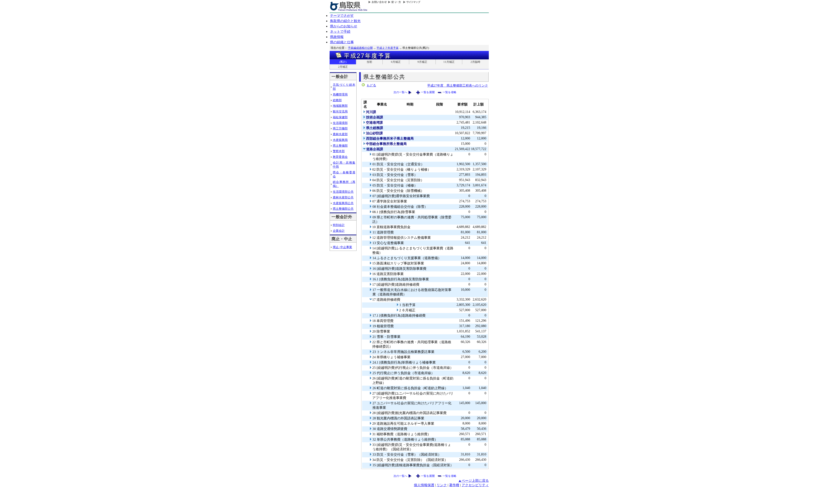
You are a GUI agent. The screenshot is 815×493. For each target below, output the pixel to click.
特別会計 (339, 225)
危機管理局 (340, 94)
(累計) (342, 61)
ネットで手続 (340, 31)
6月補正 (396, 61)
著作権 (454, 485)
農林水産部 (340, 134)
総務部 (337, 100)
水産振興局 (340, 140)
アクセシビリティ (475, 485)
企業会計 (339, 230)
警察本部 (339, 151)
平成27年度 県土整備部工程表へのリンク (457, 85)
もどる (371, 85)
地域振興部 (340, 105)
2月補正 (343, 66)
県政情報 (337, 37)
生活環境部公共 (343, 191)
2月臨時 (475, 61)
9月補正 (422, 61)
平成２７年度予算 (388, 47)
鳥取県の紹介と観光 (345, 21)
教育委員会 (340, 157)
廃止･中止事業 (342, 247)
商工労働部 (340, 128)
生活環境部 (340, 123)
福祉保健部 (340, 117)
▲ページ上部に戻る (473, 480)
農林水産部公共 (343, 197)
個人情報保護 (424, 485)
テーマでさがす (342, 15)
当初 (369, 61)
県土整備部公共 (343, 208)
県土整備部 (340, 145)
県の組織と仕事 (342, 42)
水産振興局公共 (343, 203)
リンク (442, 485)
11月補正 (449, 61)
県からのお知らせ (343, 26)
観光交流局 (340, 111)
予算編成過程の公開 (360, 47)
